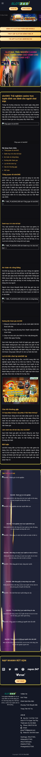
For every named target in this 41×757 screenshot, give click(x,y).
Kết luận (7, 170)
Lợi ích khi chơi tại (10, 164)
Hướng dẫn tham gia (11, 160)
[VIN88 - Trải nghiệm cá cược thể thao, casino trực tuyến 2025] (20, 3)
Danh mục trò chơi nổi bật (12, 154)
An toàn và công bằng (11, 157)
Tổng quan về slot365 (11, 150)
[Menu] (2, 3)
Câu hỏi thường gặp (10, 167)
